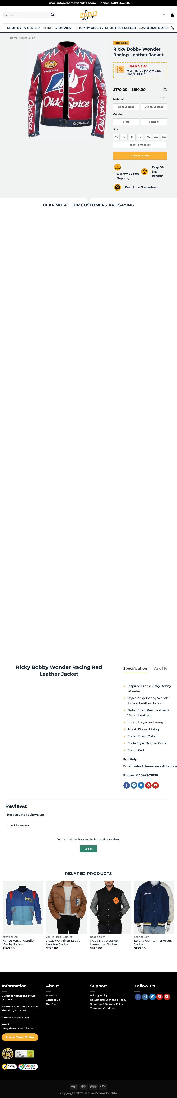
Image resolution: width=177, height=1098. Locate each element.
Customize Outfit (154, 28)
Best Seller (28, 37)
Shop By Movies (57, 28)
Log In (88, 848)
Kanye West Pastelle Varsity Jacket (18, 942)
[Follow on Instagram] (134, 785)
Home (14, 37)
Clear (163, 97)
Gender (118, 114)
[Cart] (172, 15)
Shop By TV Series (23, 28)
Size (115, 129)
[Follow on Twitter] (141, 785)
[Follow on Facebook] (126, 785)
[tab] (135, 668)
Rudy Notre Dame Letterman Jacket (104, 942)
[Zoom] (32, 135)
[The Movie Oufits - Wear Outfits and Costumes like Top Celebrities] (88, 14)
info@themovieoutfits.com (155, 766)
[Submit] (52, 15)
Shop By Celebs (89, 28)
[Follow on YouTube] (155, 785)
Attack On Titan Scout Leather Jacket (63, 942)
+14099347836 (146, 775)
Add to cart (140, 155)
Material (118, 99)
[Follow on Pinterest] (148, 785)
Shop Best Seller (120, 28)
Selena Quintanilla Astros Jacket (153, 942)
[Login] (164, 15)
